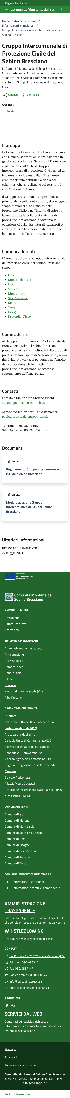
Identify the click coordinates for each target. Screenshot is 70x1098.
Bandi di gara (13, 673)
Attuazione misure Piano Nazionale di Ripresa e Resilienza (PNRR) (34, 792)
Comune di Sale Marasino (35, 850)
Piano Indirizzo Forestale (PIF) (24, 691)
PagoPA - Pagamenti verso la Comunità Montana (30, 768)
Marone (13, 303)
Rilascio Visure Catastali (20, 783)
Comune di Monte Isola (35, 826)
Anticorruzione (14, 654)
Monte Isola (16, 294)
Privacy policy (12, 1057)
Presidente (12, 617)
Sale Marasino (18, 298)
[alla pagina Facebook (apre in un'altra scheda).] (7, 1005)
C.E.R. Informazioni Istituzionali (25, 881)
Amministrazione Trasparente (23, 648)
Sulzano (13, 289)
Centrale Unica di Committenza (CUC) (28, 740)
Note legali (10, 1049)
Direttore (10, 716)
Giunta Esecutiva (15, 623)
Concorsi (10, 685)
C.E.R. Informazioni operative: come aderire (32, 888)
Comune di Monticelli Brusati (35, 832)
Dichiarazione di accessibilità (20, 1065)
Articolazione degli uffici (20, 734)
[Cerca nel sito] (63, 9)
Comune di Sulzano (33, 857)
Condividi (13, 95)
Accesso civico (14, 660)
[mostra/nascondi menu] (7, 9)
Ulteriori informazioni (16, 1094)
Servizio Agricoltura (17, 777)
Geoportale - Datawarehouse (23, 752)
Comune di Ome (31, 838)
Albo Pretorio (29, 697)
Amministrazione (25, 21)
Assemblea (12, 630)
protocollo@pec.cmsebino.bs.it (29, 987)
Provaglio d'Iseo (19, 316)
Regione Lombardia (16, 3)
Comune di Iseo (30, 814)
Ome (11, 275)
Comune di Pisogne (33, 844)
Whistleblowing (24, 931)
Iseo (11, 284)
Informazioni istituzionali (18, 25)
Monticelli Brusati (21, 280)
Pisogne (13, 312)
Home (6, 21)
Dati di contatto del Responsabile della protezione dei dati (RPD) (29, 725)
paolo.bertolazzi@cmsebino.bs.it (25, 416)
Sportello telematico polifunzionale (35, 746)
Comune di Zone (31, 863)
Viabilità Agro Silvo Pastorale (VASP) (28, 759)
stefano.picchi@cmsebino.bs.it (23, 403)
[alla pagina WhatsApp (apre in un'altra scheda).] (13, 1005)
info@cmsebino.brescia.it (25, 981)
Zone (11, 307)
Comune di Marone (33, 820)
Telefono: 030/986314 (23, 962)
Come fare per (14, 666)
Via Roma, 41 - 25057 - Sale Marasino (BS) (37, 955)
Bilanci (9, 679)
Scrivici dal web (23, 1013)
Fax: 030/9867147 (21, 968)
